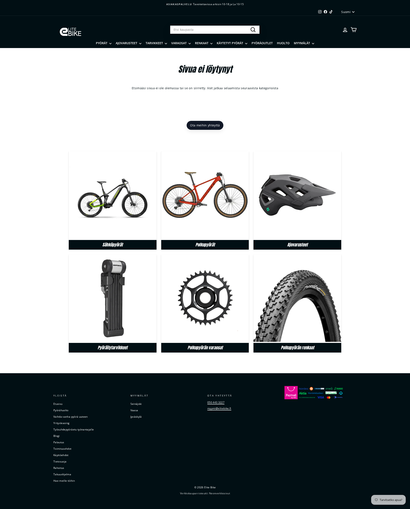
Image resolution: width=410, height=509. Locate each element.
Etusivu (57, 403)
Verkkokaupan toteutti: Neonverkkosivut (205, 493)
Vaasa (134, 410)
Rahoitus (58, 468)
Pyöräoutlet (262, 43)
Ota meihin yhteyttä (205, 125)
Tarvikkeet (155, 43)
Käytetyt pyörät (230, 43)
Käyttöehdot (61, 455)
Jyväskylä (136, 416)
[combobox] (215, 29)
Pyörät (102, 43)
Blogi (56, 435)
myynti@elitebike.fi (219, 408)
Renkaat (202, 43)
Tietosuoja (60, 461)
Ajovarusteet (127, 43)
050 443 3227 (215, 402)
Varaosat (179, 43)
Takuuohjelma (62, 474)
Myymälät (302, 43)
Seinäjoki (136, 403)
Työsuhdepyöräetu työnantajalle (73, 429)
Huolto (283, 43)
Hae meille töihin (64, 480)
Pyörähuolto (61, 410)
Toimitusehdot (62, 448)
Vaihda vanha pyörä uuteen (70, 416)
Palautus (58, 442)
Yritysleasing (61, 423)
